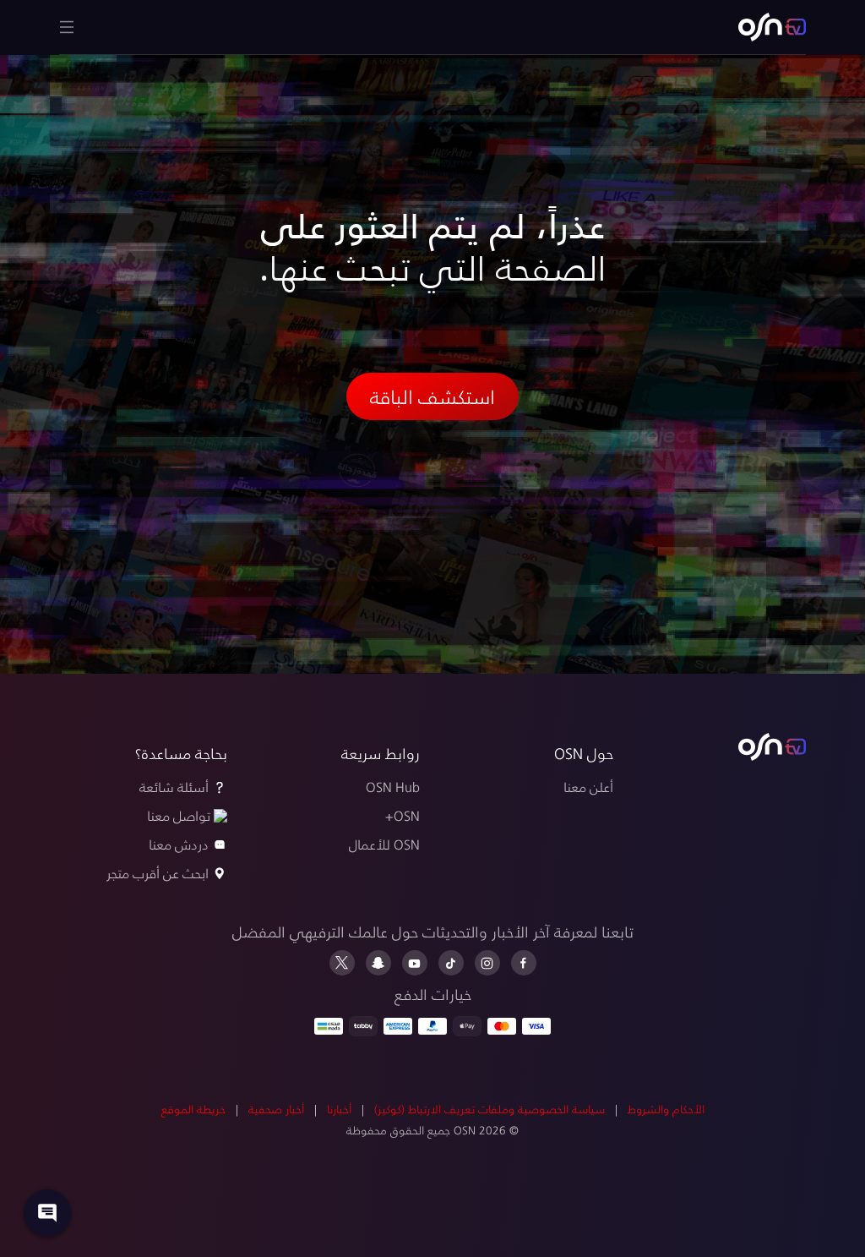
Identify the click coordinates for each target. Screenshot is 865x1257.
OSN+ (402, 815)
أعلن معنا (588, 786)
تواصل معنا (178, 815)
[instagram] (487, 963)
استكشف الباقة (432, 396)
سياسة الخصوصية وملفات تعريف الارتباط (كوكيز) (489, 1108)
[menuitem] (772, 27)
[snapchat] (378, 963)
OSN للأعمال (384, 844)
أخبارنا (339, 1108)
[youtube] (414, 963)
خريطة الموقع (193, 1108)
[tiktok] (451, 963)
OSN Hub (393, 786)
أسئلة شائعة (174, 786)
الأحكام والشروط (666, 1108)
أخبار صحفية (276, 1108)
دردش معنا (179, 844)
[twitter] (342, 963)
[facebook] (523, 963)
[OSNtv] (772, 747)
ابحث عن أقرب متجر (157, 873)
